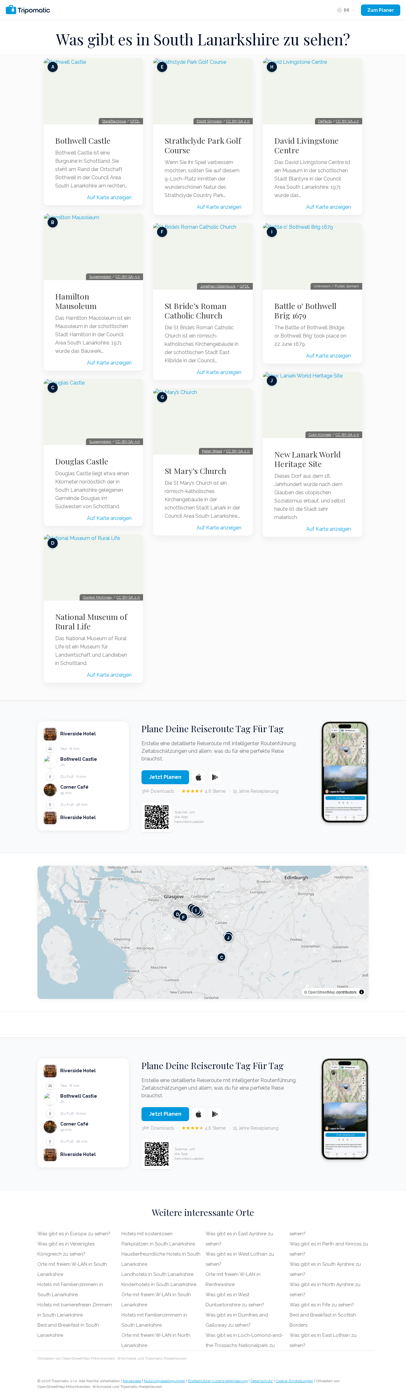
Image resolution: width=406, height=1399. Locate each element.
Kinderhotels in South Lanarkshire (158, 1284)
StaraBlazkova (114, 121)
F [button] (183, 917)
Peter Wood (212, 451)
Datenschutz (262, 1381)
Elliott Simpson (209, 121)
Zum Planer (380, 10)
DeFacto (325, 121)
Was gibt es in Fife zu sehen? (322, 1305)
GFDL (135, 121)
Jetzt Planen (165, 777)
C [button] (221, 957)
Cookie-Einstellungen (294, 1381)
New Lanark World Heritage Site (307, 459)
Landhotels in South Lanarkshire (157, 1274)
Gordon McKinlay (97, 597)
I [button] (196, 910)
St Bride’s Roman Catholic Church (195, 310)
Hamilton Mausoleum (76, 301)
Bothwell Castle (83, 140)
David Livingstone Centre (306, 145)
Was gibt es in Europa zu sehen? (73, 1234)
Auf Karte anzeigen (109, 197)
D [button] (177, 914)
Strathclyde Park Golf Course (203, 145)
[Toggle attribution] (361, 992)
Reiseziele (132, 1381)
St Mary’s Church (195, 471)
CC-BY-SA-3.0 (127, 276)
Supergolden (100, 276)
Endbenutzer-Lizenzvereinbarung (218, 1381)
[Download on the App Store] (199, 777)
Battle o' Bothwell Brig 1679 (305, 310)
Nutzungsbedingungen (164, 1381)
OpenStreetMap (321, 992)
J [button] (228, 938)
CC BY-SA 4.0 (347, 121)
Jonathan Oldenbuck (218, 286)
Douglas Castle (81, 461)
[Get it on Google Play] (215, 777)
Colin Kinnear (320, 434)
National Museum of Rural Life (91, 621)
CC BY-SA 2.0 (128, 597)
